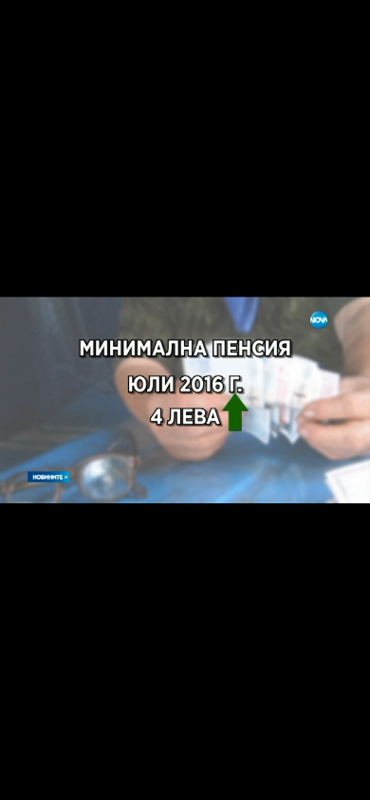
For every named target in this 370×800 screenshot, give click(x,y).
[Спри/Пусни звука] (71, 775)
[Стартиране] (31, 775)
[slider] (91, 749)
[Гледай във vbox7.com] (335, 775)
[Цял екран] (295, 775)
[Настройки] (333, 33)
